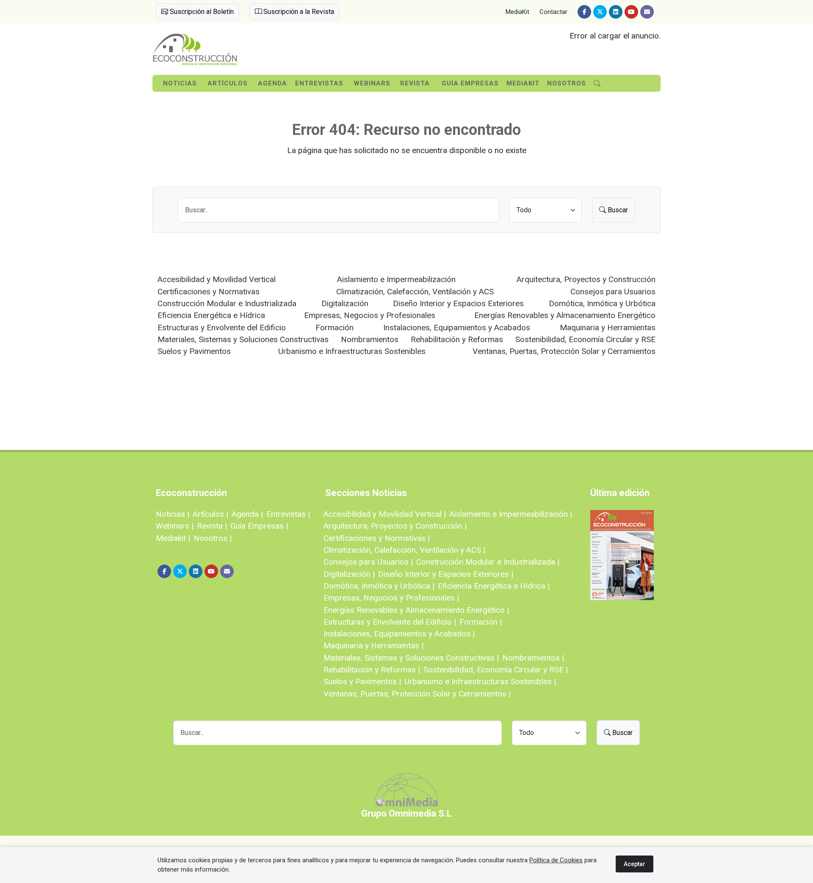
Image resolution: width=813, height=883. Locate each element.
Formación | (480, 622)
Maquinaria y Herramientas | (373, 645)
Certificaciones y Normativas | (377, 538)
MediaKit (517, 12)
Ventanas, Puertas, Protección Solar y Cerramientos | (417, 694)
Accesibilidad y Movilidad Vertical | (385, 514)
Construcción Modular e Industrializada (227, 303)
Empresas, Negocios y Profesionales (369, 315)
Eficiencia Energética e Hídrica (211, 315)
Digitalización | (349, 574)
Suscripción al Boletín (201, 12)
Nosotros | (213, 538)
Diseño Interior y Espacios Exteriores (458, 303)
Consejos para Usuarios (612, 291)
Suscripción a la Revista (298, 12)
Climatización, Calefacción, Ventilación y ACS (415, 291)
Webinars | (175, 526)
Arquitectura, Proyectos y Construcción (586, 279)
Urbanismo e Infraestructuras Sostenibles (352, 351)
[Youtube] (631, 12)
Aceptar (634, 864)
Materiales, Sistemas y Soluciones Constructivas (243, 339)
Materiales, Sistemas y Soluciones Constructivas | (411, 658)
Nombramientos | (533, 658)
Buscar (617, 210)
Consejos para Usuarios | (368, 562)
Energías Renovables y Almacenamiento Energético (564, 315)
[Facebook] (584, 12)
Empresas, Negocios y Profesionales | (391, 598)
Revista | (212, 526)
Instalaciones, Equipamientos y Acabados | (399, 634)
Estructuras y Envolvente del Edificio (222, 327)
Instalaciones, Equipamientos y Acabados (456, 327)
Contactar (553, 12)
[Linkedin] (615, 12)
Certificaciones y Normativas (209, 291)
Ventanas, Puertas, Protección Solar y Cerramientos (564, 351)
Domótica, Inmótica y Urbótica (602, 303)
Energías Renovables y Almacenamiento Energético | (416, 610)
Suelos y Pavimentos (194, 351)
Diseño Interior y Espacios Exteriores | (445, 574)
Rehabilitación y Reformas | (372, 670)
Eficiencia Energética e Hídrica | (494, 586)
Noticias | (172, 514)
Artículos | (210, 514)
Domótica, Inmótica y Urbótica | (379, 586)
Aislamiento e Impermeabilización (396, 279)
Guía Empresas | (259, 526)
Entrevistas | (288, 514)
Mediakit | (173, 538)
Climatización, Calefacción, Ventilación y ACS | (404, 550)
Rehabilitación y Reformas (457, 339)
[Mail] (647, 12)
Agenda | (247, 514)
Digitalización (344, 303)
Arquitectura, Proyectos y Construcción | (395, 526)
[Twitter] (600, 12)
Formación (334, 327)
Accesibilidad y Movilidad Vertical (217, 279)
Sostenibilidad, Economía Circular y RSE (585, 339)
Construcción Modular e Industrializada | (487, 562)
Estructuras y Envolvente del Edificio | (390, 622)
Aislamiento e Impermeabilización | (510, 514)
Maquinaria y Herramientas (607, 327)
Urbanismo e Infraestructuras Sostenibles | (480, 681)
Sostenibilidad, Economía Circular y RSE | (495, 670)
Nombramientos (369, 339)
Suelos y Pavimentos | (362, 681)
